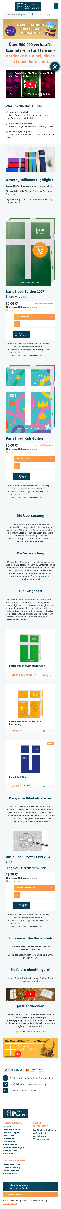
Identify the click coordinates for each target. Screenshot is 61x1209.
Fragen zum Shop (11, 1129)
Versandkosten (32, 307)
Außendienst (39, 1133)
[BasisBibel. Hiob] (30, 759)
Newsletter (15, 1194)
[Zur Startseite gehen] (28, 6)
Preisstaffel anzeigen (44, 303)
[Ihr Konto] (44, 14)
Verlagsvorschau (41, 1139)
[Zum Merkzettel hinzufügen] (17, 323)
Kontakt (7, 1126)
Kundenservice (12, 1122)
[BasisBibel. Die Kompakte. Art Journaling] (30, 704)
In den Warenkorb (26, 887)
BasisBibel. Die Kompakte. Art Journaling (26, 723)
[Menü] (56, 6)
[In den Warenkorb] (46, 675)
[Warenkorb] (48, 14)
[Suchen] (32, 15)
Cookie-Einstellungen (13, 1147)
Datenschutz (9, 1141)
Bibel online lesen (11, 1164)
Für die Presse (10, 1173)
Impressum (8, 1138)
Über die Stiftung (11, 1167)
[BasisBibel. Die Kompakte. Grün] (30, 648)
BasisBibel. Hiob (18, 777)
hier (42, 355)
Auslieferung (39, 1136)
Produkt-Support (11, 1132)
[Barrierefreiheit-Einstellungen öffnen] (55, 66)
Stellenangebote (11, 1170)
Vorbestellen (23, 316)
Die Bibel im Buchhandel (45, 1130)
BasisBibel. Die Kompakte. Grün (27, 665)
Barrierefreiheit (10, 1144)
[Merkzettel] (39, 14)
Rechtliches (8, 1135)
